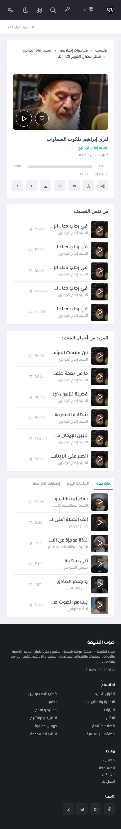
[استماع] (24, 119)
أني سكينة (76, 561)
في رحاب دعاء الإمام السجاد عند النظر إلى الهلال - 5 (69, 309)
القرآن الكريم (104, 694)
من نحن (108, 774)
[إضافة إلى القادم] (74, 185)
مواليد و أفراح (46, 710)
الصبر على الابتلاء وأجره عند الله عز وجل (69, 456)
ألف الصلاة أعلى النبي (68, 520)
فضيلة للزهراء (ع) (70, 394)
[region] (60, 553)
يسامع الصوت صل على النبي (68, 602)
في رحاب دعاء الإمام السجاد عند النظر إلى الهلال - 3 (69, 268)
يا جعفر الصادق (72, 582)
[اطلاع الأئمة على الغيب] (17, 185)
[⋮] (19, 229)
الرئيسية (101, 51)
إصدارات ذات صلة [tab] (46, 484)
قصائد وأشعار (103, 726)
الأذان (110, 718)
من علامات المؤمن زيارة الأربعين (69, 353)
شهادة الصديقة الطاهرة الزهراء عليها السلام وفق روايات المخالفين (69, 415)
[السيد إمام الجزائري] (88, 185)
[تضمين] (59, 185)
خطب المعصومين (42, 694)
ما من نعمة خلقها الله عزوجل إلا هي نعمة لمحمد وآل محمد (69, 374)
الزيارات (109, 710)
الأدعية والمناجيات (100, 702)
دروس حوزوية (46, 726)
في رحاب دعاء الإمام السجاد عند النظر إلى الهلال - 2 (69, 247)
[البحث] (53, 10)
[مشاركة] (102, 185)
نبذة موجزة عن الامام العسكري (68, 540)
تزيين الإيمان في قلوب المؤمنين (70, 436)
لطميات (50, 702)
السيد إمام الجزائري (37, 51)
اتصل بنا (108, 782)
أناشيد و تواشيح (43, 718)
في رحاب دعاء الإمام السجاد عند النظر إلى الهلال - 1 (69, 226)
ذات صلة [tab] (103, 484)
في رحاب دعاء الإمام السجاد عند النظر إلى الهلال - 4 (70, 288)
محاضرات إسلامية (74, 51)
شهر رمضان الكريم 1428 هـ (79, 57)
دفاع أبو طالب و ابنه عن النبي (69, 499)
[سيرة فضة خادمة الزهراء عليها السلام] (31, 185)
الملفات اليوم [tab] (78, 484)
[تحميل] (45, 185)
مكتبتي (109, 760)
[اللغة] (10, 10)
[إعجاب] (42, 118)
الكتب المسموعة (43, 734)
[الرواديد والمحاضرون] (67, 10)
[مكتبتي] (39, 10)
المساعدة (107, 768)
